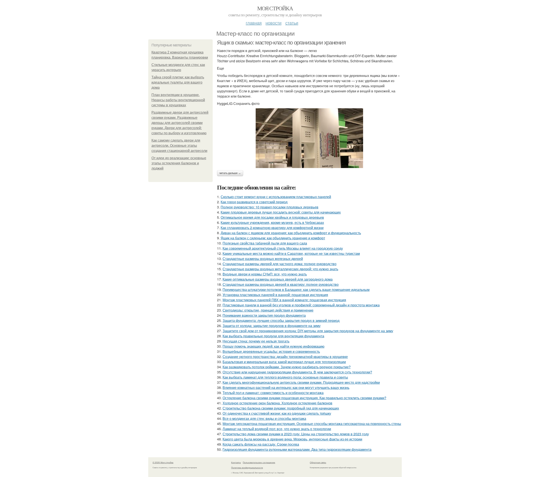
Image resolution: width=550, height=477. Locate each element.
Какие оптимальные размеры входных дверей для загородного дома (278, 279)
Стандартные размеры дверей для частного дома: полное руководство (279, 263)
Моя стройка (275, 8)
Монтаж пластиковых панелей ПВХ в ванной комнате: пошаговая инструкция (284, 299)
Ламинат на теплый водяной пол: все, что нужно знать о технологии (277, 428)
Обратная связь (318, 462)
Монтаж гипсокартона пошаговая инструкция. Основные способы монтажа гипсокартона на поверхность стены (312, 423)
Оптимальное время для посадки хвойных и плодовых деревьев (272, 217)
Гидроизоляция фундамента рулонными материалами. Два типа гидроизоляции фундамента (297, 449)
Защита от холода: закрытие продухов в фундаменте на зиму (272, 325)
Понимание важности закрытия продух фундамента (264, 315)
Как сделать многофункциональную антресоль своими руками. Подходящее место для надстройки (301, 382)
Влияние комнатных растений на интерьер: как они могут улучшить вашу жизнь (286, 387)
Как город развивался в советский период (254, 201)
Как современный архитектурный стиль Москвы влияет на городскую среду (283, 248)
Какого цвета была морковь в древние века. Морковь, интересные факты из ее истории (292, 439)
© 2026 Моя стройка (163, 462)
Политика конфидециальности (247, 467)
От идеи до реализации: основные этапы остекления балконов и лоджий (178, 163)
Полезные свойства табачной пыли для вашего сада (265, 243)
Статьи (291, 23)
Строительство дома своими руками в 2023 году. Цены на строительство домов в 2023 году (296, 433)
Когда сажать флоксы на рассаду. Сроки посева (261, 444)
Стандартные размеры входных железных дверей (263, 258)
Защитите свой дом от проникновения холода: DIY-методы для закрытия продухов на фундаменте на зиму (308, 330)
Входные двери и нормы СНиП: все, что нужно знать (265, 274)
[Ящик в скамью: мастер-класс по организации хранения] (309, 138)
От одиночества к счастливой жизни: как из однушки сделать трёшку (277, 413)
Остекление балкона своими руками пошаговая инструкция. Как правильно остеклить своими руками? (304, 397)
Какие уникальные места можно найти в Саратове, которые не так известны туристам (291, 253)
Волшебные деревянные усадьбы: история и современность (271, 351)
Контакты (236, 462)
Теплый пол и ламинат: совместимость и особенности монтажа (273, 392)
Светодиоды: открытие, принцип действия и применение (268, 310)
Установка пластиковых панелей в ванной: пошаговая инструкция (275, 294)
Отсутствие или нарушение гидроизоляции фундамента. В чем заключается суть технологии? (297, 372)
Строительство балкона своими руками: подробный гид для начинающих (281, 408)
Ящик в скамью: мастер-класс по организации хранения (281, 42)
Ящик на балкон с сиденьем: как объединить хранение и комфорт (273, 237)
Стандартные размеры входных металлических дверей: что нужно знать (280, 268)
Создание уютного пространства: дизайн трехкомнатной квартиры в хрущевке (285, 356)
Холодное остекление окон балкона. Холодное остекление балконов (277, 403)
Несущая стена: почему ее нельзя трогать (256, 341)
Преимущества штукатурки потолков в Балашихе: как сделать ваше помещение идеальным (296, 289)
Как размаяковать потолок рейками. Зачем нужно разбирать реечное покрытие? (287, 366)
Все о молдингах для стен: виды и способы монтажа (264, 418)
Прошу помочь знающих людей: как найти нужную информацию (273, 346)
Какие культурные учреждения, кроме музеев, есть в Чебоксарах (272, 222)
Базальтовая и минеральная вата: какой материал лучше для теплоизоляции (284, 361)
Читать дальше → (230, 173)
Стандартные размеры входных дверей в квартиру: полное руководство (281, 284)
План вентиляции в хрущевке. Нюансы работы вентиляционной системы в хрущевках (178, 100)
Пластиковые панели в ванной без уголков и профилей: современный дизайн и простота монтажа (301, 305)
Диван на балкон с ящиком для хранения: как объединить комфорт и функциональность (291, 232)
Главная (254, 23)
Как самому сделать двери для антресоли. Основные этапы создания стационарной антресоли (179, 146)
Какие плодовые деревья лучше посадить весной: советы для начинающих (281, 212)
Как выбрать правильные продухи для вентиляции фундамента (273, 335)
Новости (273, 23)
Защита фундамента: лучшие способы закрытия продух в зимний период (281, 320)
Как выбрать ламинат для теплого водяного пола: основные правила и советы (285, 377)
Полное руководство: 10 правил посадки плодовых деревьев (269, 207)
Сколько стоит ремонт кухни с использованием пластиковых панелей (276, 196)
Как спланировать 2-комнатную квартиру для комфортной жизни (272, 227)
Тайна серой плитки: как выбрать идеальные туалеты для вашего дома (177, 82)
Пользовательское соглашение (259, 462)
